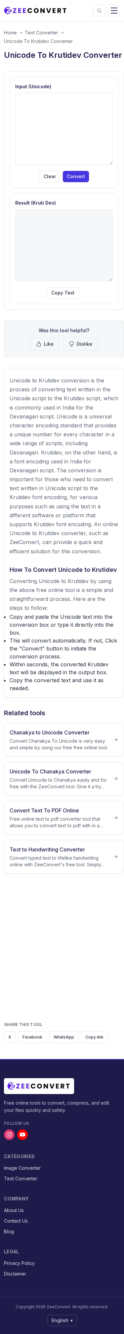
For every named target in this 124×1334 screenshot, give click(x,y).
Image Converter (22, 1168)
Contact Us (16, 1221)
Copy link (94, 1037)
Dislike (84, 344)
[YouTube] (22, 1134)
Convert (76, 176)
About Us (14, 1210)
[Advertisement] (62, 950)
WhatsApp (64, 1037)
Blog (9, 1231)
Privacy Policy (19, 1263)
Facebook (32, 1037)
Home (10, 32)
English (62, 1320)
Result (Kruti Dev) (35, 203)
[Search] (99, 11)
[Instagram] (9, 1134)
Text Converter (41, 32)
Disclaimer (15, 1273)
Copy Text (62, 292)
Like (49, 344)
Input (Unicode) (33, 86)
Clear (50, 176)
